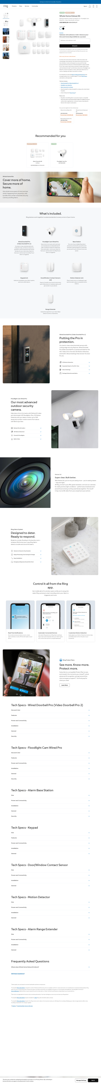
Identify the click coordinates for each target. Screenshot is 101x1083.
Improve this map (29, 1006)
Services (27, 6)
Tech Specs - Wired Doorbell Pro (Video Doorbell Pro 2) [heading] (47, 705)
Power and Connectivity (19, 720)
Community (35, 6)
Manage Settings (81, 1080)
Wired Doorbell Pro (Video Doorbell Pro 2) (70, 83)
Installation (14, 726)
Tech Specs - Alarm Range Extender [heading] (34, 929)
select (35, 997)
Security (13, 736)
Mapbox (14, 1006)
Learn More (64, 685)
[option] (60, 29)
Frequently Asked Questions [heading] (30, 961)
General (13, 731)
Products (14, 6)
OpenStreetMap (20, 1006)
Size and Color (15, 710)
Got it (93, 1080)
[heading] (50, 967)
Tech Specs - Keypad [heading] (24, 827)
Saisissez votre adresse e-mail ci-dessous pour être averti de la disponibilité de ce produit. (73, 36)
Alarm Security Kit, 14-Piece (67, 87)
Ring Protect (84, 76)
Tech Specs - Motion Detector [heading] (30, 897)
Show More (61, 32)
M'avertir (74, 46)
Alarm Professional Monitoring (78, 74)
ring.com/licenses (15, 991)
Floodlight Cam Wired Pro (66, 85)
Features (14, 715)
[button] (6, 15)
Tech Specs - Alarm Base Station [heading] (32, 790)
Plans (20, 6)
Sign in (85, 6)
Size (12, 795)
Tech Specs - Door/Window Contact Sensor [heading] (39, 865)
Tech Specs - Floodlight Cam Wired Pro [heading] (36, 747)
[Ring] (5, 6)
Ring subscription (21, 987)
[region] (50, 268)
